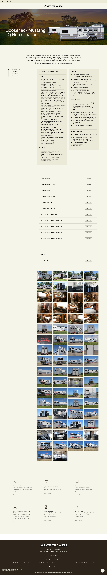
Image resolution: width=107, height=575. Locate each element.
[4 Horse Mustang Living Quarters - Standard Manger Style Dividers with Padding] (44, 435)
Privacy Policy (46, 559)
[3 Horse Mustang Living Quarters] (91, 372)
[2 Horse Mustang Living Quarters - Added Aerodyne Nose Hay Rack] (75, 340)
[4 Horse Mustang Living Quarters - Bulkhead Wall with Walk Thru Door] (91, 435)
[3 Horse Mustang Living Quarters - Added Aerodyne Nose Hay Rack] (60, 372)
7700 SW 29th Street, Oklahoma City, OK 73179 (53, 551)
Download (88, 178)
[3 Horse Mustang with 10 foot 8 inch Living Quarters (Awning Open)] (60, 276)
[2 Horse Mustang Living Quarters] (75, 330)
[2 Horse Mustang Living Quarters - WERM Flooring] (44, 340)
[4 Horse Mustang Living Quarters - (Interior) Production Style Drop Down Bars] (60, 456)
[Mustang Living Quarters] (44, 297)
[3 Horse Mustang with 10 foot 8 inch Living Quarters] (44, 276)
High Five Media (60, 559)
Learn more (10, 572)
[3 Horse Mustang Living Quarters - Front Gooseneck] (91, 382)
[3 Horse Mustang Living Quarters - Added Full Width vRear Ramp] (44, 403)
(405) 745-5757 (53, 555)
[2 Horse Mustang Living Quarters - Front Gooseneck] (44, 329)
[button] (22, 569)
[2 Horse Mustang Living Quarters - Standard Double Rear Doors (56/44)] (91, 329)
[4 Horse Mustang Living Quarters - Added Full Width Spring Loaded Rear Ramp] (75, 414)
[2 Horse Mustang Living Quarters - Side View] (60, 329)
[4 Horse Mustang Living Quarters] (91, 414)
